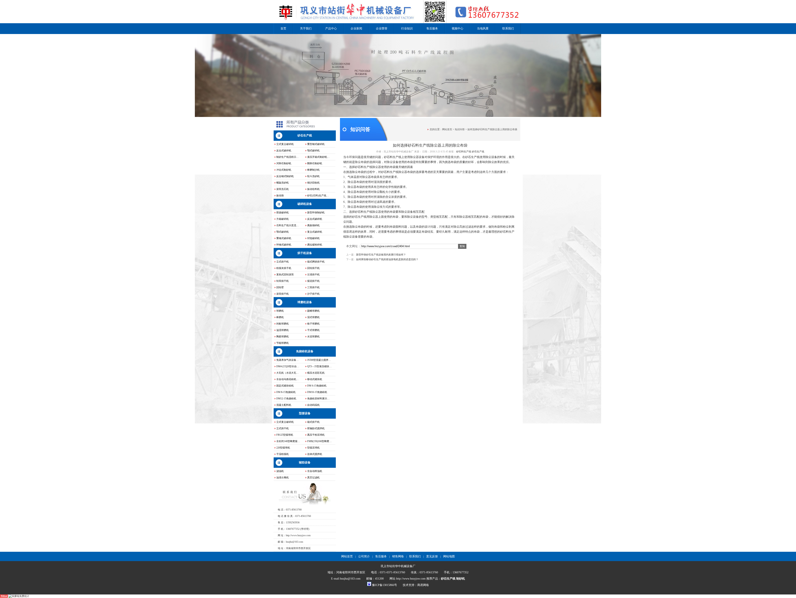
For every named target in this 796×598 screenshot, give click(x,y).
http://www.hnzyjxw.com (298, 535)
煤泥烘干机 (313, 281)
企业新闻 (356, 28)
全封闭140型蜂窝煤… (288, 441)
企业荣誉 (381, 28)
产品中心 (331, 28)
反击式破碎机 (283, 150)
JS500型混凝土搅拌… (319, 360)
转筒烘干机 (282, 281)
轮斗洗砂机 (313, 176)
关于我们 (306, 28)
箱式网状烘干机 (316, 261)
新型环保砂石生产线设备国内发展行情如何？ (381, 254)
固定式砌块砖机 (285, 385)
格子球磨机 (313, 323)
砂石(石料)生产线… (318, 195)
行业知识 (407, 28)
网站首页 (447, 129)
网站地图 (449, 556)
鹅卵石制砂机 (314, 163)
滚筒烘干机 (282, 293)
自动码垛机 (313, 405)
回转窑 (280, 287)
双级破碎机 (282, 212)
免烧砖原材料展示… (318, 398)
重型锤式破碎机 (316, 144)
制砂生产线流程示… (287, 157)
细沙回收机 (313, 182)
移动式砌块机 (314, 379)
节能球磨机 (282, 343)
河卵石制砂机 (283, 163)
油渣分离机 (282, 477)
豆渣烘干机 (313, 274)
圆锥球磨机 (313, 310)
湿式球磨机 (313, 317)
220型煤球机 (283, 447)
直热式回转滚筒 (285, 274)
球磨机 (280, 310)
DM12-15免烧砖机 (286, 398)
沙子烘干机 (313, 293)
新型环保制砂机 (316, 212)
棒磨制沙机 (313, 169)
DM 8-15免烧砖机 (286, 392)
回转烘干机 (313, 268)
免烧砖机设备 (304, 351)
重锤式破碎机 (283, 238)
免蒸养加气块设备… (287, 360)
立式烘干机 (282, 261)
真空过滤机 (313, 477)
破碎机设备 (304, 203)
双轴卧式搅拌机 (316, 428)
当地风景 (483, 28)
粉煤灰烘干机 (283, 268)
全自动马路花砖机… (287, 379)
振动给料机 (313, 189)
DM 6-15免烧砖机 (316, 385)
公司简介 (364, 556)
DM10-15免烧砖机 (317, 392)
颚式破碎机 (313, 150)
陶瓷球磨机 (282, 336)
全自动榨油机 (314, 471)
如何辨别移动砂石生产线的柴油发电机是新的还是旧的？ (387, 259)
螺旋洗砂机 (282, 182)
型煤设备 (305, 413)
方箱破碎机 (282, 219)
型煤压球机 (313, 447)
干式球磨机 (313, 330)
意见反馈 (432, 556)
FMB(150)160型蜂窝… (319, 441)
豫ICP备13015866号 (384, 585)
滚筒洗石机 (282, 189)
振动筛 (280, 195)
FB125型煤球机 (284, 434)
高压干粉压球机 (316, 434)
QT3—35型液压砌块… (319, 366)
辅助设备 (305, 462)
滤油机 (280, 471)
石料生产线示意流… (287, 225)
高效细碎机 (313, 225)
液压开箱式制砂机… (318, 157)
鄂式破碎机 (282, 231)
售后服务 (432, 28)
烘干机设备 (304, 253)
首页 (283, 28)
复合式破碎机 (314, 231)
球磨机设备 (304, 302)
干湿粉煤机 (282, 454)
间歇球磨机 (282, 323)
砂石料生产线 (463, 151)
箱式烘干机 (313, 422)
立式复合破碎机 (285, 144)
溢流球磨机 (282, 330)
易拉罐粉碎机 (314, 244)
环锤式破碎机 (283, 244)
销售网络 (398, 556)
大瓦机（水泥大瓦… (287, 372)
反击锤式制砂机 (285, 176)
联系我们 (508, 28)
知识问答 (460, 129)
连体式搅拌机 (314, 454)
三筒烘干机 (313, 287)
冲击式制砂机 (283, 169)
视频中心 (457, 28)
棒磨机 (280, 317)
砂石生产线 (304, 135)
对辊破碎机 (313, 238)
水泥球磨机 (313, 336)
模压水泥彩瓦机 (316, 372)
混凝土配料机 (283, 405)
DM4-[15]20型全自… (287, 366)
